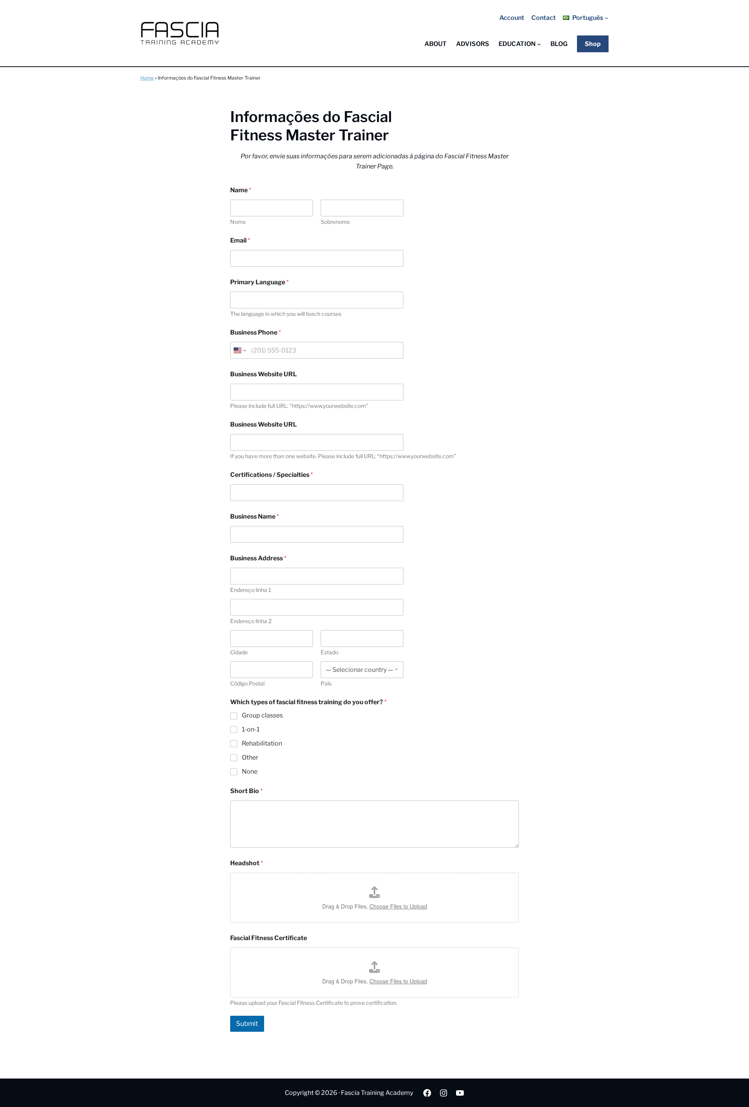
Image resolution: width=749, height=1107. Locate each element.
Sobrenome (335, 221)
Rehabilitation (262, 743)
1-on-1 (250, 729)
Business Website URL (263, 374)
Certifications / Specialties (271, 474)
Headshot (246, 863)
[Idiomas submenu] (607, 18)
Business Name (254, 516)
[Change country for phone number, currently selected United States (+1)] (239, 350)
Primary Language (259, 282)
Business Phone (255, 332)
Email (240, 240)
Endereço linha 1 (250, 589)
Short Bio (246, 791)
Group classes (262, 715)
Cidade (239, 652)
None (249, 771)
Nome (238, 221)
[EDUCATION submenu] (539, 44)
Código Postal (247, 683)
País (326, 683)
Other (250, 757)
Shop (593, 44)
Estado (329, 652)
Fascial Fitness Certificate (268, 938)
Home (147, 78)
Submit (247, 1023)
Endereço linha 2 (251, 621)
